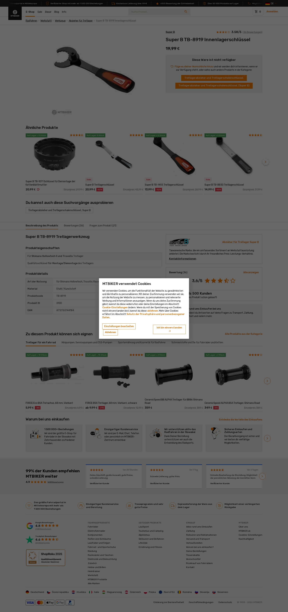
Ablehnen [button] (110, 332)
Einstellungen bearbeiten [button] (119, 326)
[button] (152, 310)
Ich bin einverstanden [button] (169, 329)
